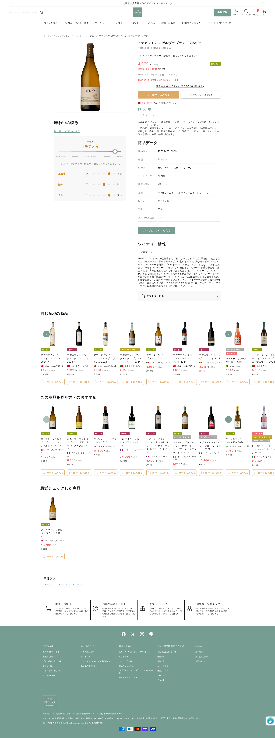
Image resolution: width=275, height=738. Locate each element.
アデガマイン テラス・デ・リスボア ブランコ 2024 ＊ (104, 358)
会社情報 (161, 657)
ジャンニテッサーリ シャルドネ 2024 (236, 441)
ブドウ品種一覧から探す (53, 661)
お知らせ (161, 675)
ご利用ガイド (200, 652)
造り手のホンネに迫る (128, 677)
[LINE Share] (149, 110)
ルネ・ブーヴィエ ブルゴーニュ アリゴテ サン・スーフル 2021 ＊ (78, 444)
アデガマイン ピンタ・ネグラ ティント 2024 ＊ (78, 358)
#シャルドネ (50, 584)
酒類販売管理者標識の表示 (111, 714)
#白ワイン (77, 584)
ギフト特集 (123, 657)
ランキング (85, 657)
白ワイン (56, 36)
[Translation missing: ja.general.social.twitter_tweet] (144, 110)
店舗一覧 (161, 661)
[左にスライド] (46, 334)
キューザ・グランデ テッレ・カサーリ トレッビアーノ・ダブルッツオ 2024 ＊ (184, 447)
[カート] (246, 11)
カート (264, 14)
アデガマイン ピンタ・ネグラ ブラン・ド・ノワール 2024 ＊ (132, 358)
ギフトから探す (49, 675)
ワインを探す (246, 14)
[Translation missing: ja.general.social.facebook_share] (139, 110)
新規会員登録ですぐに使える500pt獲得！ (179, 86)
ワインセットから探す (52, 671)
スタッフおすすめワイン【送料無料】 (96, 661)
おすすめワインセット (90, 666)
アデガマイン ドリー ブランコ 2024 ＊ (157, 357)
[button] (201, 94)
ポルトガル (82, 36)
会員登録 (222, 12)
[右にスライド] (228, 334)
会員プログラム (163, 671)
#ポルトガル (64, 584)
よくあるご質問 (201, 657)
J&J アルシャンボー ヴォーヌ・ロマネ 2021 (130, 442)
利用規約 (46, 714)
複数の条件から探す (51, 652)
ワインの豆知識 (125, 661)
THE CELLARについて (166, 652)
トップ (47, 36)
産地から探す (48, 657)
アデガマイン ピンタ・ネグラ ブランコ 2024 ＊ (51, 358)
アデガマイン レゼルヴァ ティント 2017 (210, 357)
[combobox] (23, 12)
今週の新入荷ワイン (89, 652)
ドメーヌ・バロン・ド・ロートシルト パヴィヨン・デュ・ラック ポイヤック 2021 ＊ (158, 446)
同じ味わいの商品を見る (67, 131)
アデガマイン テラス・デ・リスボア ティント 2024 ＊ (183, 358)
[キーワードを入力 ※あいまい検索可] (42, 12)
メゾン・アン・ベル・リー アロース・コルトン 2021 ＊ (210, 445)
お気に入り (257, 14)
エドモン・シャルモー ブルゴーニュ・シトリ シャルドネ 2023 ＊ (52, 442)
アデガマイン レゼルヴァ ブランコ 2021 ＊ (51, 533)
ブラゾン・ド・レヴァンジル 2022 (105, 441)
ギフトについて (146, 114)
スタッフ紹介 (162, 666)
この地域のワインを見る (157, 230)
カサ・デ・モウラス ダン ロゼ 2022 (236, 360)
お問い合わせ (200, 661)
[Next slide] (262, 3)
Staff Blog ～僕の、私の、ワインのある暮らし (136, 671)
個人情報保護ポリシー (85, 714)
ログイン (236, 14)
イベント (161, 680)
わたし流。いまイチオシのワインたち (134, 652)
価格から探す (48, 666)
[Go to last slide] (12, 3)
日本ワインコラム (126, 666)
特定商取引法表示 (63, 714)
